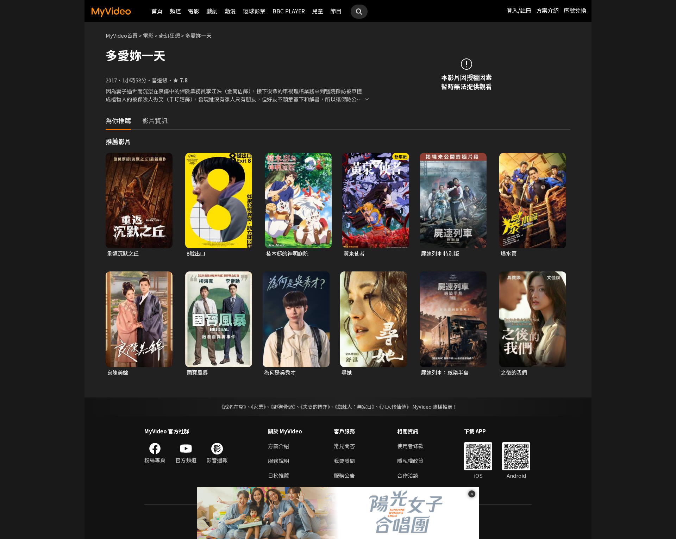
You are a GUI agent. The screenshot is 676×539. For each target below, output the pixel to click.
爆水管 (509, 253)
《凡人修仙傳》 (395, 406)
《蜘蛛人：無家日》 (354, 406)
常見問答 (344, 446)
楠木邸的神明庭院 (287, 253)
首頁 (157, 11)
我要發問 (344, 460)
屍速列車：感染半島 (445, 372)
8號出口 (196, 253)
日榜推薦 (278, 475)
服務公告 (344, 475)
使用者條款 (410, 446)
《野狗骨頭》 (283, 406)
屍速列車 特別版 (440, 253)
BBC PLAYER (289, 11)
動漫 (230, 11)
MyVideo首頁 (122, 35)
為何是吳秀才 (280, 372)
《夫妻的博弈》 (315, 406)
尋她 (347, 372)
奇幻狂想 (169, 35)
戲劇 (212, 11)
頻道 (175, 11)
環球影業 (254, 11)
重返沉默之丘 (123, 253)
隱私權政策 (410, 460)
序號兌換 (575, 10)
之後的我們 (514, 372)
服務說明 (278, 460)
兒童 (317, 11)
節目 (336, 11)
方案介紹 (547, 10)
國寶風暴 (197, 372)
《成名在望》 (232, 406)
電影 (193, 11)
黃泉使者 (354, 253)
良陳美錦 (117, 372)
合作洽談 (407, 475)
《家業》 (258, 406)
